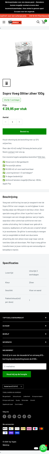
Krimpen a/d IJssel (8, 400)
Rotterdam (25, 400)
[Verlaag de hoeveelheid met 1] (5, 122)
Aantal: (6, 117)
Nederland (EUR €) (11, 386)
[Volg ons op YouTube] (19, 416)
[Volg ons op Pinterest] (14, 416)
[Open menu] (4, 22)
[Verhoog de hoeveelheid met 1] (19, 122)
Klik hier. (41, 157)
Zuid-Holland (19, 404)
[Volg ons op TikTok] (24, 416)
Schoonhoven (17, 396)
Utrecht (32, 400)
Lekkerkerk (26, 396)
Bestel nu (24, 131)
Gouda (18, 400)
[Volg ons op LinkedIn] (29, 416)
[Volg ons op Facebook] (4, 416)
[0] (43, 22)
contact (11, 152)
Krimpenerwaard (37, 396)
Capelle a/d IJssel (8, 404)
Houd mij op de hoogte (17, 374)
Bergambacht (7, 396)
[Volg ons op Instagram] (9, 416)
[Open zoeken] (38, 22)
